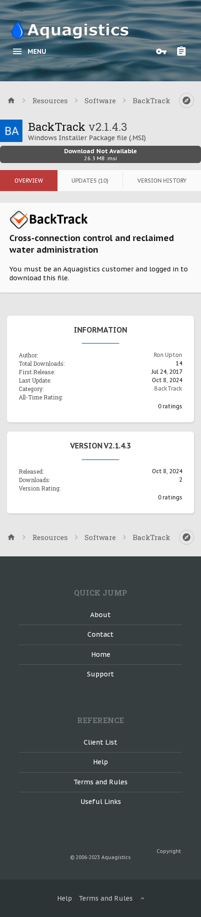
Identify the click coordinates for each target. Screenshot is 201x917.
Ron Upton (168, 354)
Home (100, 654)
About (100, 615)
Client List (100, 742)
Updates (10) (90, 180)
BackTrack (168, 388)
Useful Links (100, 801)
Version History (162, 180)
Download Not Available (100, 154)
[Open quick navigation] (186, 100)
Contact (100, 634)
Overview (28, 180)
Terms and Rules (100, 782)
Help (100, 762)
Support (100, 674)
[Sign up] (183, 51)
